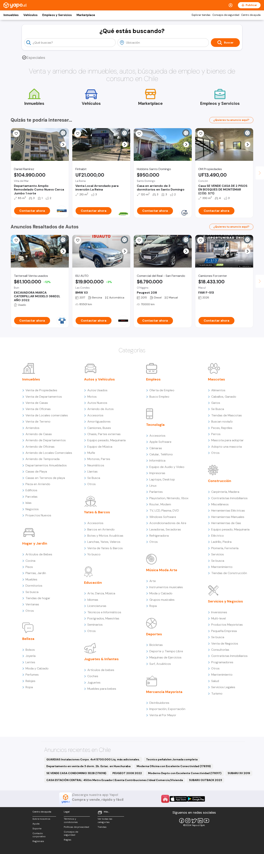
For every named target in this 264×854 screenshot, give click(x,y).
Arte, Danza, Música (101, 593)
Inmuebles (11, 15)
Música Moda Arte (161, 570)
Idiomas (92, 600)
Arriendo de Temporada (43, 459)
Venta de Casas (37, 403)
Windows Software (162, 517)
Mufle (91, 453)
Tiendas (102, 827)
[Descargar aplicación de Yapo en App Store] (178, 799)
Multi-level (218, 618)
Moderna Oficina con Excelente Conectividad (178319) (174, 766)
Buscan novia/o (222, 421)
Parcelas (31, 497)
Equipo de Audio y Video (166, 467)
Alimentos (218, 390)
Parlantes (156, 492)
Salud (215, 681)
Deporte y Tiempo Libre (166, 651)
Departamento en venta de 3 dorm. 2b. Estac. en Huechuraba (88, 766)
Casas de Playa (36, 471)
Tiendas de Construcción (229, 573)
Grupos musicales (162, 600)
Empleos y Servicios (57, 15)
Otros (30, 611)
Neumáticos (95, 465)
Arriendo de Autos (100, 409)
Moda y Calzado (37, 668)
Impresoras (157, 473)
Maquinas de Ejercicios (165, 657)
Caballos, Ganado (223, 397)
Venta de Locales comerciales (47, 415)
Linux (153, 486)
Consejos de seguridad (225, 15)
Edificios (31, 490)
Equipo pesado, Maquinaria (106, 440)
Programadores (222, 662)
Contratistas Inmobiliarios (229, 498)
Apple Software (160, 442)
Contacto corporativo (39, 835)
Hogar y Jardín (34, 543)
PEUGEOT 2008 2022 (127, 773)
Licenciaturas (96, 606)
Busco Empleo (159, 397)
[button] (63, 144)
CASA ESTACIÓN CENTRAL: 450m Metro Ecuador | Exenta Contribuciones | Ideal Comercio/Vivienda (114, 780)
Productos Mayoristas (227, 625)
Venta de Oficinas (38, 409)
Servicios (217, 554)
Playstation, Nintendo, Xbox (168, 498)
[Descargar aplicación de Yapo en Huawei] (165, 798)
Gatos (215, 403)
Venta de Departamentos (44, 397)
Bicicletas (156, 645)
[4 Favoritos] (200, 133)
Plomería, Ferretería (224, 548)
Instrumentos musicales (166, 587)
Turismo (216, 693)
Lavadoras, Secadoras (165, 529)
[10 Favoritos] (16, 133)
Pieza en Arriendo (38, 484)
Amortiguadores (99, 421)
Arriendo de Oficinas (40, 447)
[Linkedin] (200, 821)
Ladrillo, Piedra (221, 542)
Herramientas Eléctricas (228, 510)
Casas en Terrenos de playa (45, 478)
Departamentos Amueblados (46, 465)
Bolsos (30, 650)
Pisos (29, 567)
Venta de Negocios (224, 643)
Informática (157, 460)
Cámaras (155, 448)
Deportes (154, 634)
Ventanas (32, 604)
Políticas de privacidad (76, 827)
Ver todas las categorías (105, 820)
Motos (92, 397)
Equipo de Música (99, 447)
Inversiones (219, 612)
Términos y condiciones (71, 820)
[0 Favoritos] (77, 133)
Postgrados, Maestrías (103, 618)
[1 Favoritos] (77, 240)
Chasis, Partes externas (104, 434)
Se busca (32, 592)
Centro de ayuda (251, 15)
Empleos (153, 379)
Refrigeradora (159, 536)
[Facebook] (182, 821)
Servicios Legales (223, 687)
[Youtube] (206, 821)
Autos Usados (97, 390)
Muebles (31, 579)
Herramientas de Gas (226, 523)
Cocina (30, 561)
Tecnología (155, 424)
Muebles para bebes (101, 689)
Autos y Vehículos (99, 379)
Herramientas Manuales (227, 517)
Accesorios (95, 415)
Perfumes (32, 675)
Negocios (32, 509)
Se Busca (93, 478)
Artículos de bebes (100, 670)
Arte (152, 581)
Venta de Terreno (38, 421)
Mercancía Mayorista (164, 692)
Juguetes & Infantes (101, 659)
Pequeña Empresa (224, 631)
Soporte (36, 828)
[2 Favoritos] (139, 133)
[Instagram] (188, 821)
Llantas (92, 471)
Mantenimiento (221, 567)
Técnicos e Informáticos (104, 612)
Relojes (30, 681)
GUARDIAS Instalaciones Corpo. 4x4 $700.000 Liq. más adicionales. (93, 759)
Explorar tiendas (201, 15)
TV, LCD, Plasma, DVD (164, 510)
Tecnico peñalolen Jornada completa (172, 759)
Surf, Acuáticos (160, 664)
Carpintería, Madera (225, 492)
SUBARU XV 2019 (239, 773)
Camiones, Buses (99, 428)
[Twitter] (194, 821)
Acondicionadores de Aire (167, 523)
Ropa (29, 687)
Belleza (28, 638)
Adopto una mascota (226, 447)
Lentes (30, 662)
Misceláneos (220, 504)
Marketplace (86, 15)
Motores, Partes (98, 459)
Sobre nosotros (41, 818)
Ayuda (35, 823)
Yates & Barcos (97, 512)
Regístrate (38, 841)
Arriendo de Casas (39, 434)
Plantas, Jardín (36, 573)
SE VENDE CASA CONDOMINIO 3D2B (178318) (76, 773)
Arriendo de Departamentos (46, 440)
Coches (92, 676)
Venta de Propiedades (41, 390)
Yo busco (93, 554)
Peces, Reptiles (221, 428)
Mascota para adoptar (227, 440)
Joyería (31, 656)
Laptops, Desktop (162, 479)
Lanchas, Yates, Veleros (103, 542)
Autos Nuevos (97, 403)
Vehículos (30, 15)
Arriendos (32, 428)
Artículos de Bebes (39, 554)
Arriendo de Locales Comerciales (49, 453)
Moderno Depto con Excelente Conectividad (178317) (184, 773)
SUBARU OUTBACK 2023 (205, 780)
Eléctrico (217, 536)
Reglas (67, 839)
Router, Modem (160, 504)
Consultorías (220, 650)
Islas (29, 503)
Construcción (219, 481)
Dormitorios (34, 586)
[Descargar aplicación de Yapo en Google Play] (196, 799)
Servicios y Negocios (225, 601)
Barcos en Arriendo (101, 529)
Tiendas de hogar (38, 598)
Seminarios (95, 625)
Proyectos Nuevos (38, 515)
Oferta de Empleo (161, 390)
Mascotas (216, 379)
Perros (216, 434)
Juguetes (93, 682)
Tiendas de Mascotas (226, 415)
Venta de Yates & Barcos (105, 548)
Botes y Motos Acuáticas (105, 536)
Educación (93, 582)
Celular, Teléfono (161, 454)
